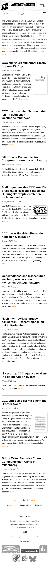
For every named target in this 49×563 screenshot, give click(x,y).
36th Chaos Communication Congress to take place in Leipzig (24, 159)
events (32, 39)
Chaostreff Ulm (20, 527)
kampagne (18, 537)
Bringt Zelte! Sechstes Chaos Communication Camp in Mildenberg (21, 462)
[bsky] (33, 562)
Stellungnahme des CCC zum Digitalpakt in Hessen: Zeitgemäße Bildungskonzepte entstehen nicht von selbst (24, 192)
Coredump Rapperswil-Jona (20, 521)
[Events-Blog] (16, 562)
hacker (30, 537)
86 (32, 500)
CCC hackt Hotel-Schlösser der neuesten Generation (23, 235)
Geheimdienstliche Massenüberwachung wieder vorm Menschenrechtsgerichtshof (24, 279)
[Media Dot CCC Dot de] (30, 553)
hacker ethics (7, 54)
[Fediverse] (25, 562)
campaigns (24, 39)
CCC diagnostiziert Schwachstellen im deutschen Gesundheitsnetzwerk (24, 115)
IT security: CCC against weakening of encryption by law (24, 375)
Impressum (11, 505)
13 (21, 500)
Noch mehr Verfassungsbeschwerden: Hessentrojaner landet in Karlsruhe (23, 322)
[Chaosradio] (11, 553)
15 (27, 500)
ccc (25, 537)
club (10, 537)
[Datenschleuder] (43, 553)
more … (27, 99)
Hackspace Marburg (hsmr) (20, 524)
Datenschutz (25, 505)
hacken (37, 537)
